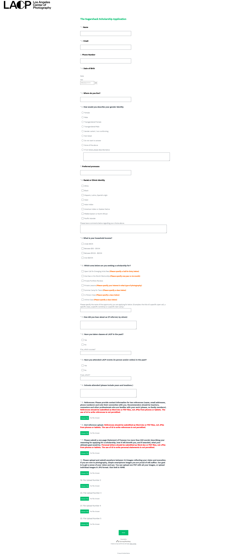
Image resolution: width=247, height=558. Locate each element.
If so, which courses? (87, 349)
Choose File (84, 418)
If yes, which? (85, 375)
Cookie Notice (126, 553)
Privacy (119, 553)
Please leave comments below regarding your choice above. (102, 223)
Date (82, 76)
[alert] (123, 86)
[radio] (81, 112)
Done (123, 533)
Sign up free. (133, 544)
